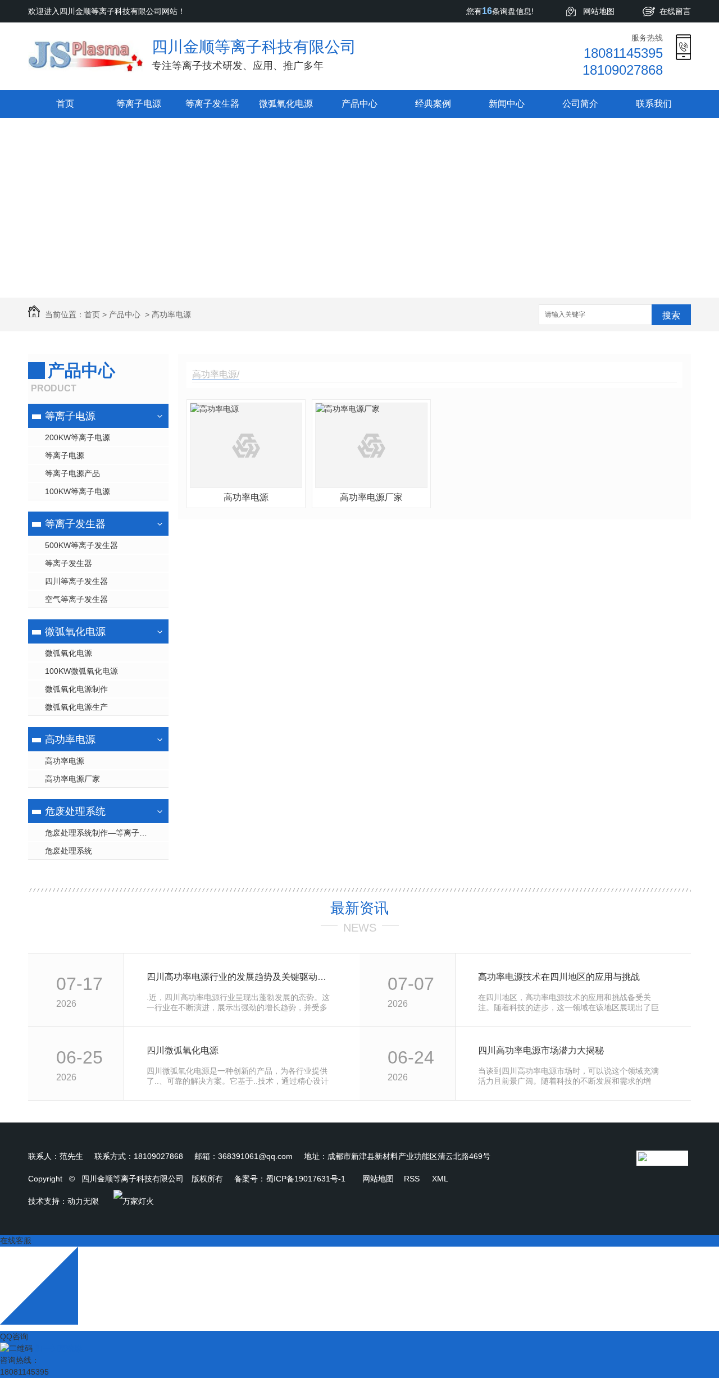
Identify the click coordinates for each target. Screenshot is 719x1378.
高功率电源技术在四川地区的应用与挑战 (559, 977)
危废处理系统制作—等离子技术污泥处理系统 (107, 832)
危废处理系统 (75, 811)
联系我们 (654, 103)
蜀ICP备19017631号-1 (305, 1178)
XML (440, 1178)
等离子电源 (138, 103)
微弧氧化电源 (286, 103)
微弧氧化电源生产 (76, 706)
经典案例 (433, 103)
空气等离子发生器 (76, 599)
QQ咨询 (14, 1336)
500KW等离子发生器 (81, 545)
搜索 (671, 315)
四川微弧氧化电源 (183, 1050)
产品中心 (359, 103)
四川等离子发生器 (76, 581)
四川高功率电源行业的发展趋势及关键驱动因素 (241, 977)
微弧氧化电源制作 (76, 689)
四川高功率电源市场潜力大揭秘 (541, 1050)
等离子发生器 (212, 103)
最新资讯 (359, 908)
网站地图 (599, 11)
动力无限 (83, 1201)
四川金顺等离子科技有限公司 (254, 47)
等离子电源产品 (72, 473)
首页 (65, 103)
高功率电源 (171, 314)
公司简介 (580, 103)
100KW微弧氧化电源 (81, 671)
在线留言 (675, 11)
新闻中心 (507, 103)
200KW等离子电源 (77, 437)
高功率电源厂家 (72, 778)
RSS (413, 1178)
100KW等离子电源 (77, 491)
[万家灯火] (133, 1201)
